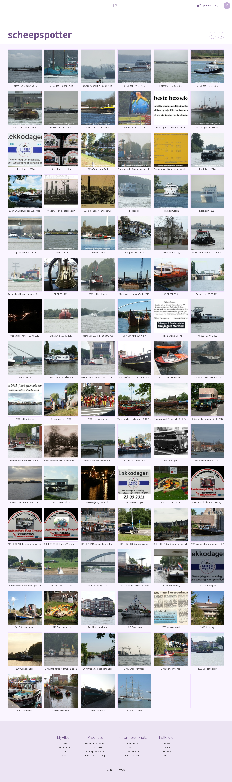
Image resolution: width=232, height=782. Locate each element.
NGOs (127, 755)
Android (97, 755)
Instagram (167, 755)
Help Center (65, 747)
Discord (167, 751)
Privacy (121, 769)
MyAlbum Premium (95, 743)
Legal (109, 769)
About (65, 755)
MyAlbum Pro (132, 743)
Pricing (64, 751)
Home (65, 743)
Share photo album (95, 751)
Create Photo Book (95, 747)
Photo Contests (132, 751)
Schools (136, 755)
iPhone (88, 755)
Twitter (167, 747)
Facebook (167, 743)
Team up (132, 747)
